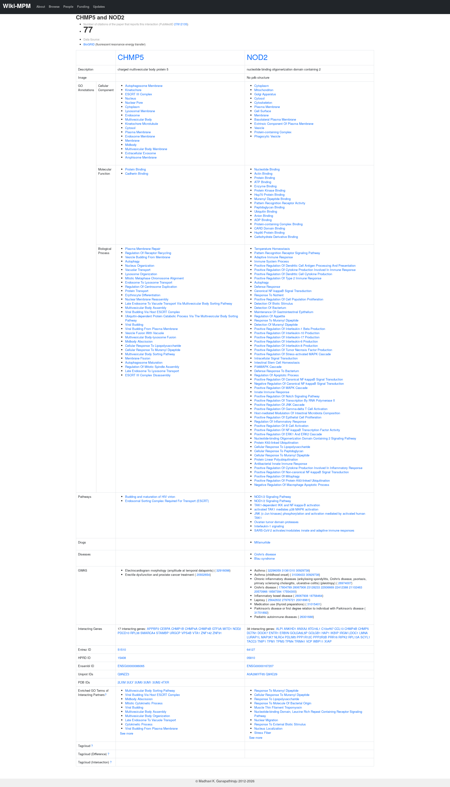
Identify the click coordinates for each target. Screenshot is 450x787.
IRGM (344, 633)
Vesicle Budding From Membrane (147, 257)
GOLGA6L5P (299, 633)
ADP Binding (263, 220)
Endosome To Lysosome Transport (148, 282)
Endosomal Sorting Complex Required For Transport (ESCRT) (167, 501)
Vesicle (259, 128)
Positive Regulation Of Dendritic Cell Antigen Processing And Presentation (305, 265)
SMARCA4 (147, 633)
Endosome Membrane (140, 136)
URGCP (175, 633)
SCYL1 (365, 637)
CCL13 (339, 628)
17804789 (285, 587)
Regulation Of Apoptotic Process (276, 375)
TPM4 (289, 641)
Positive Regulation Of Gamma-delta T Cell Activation (290, 408)
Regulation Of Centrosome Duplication (151, 286)
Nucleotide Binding (267, 169)
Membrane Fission (137, 358)
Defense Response (267, 286)
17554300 (289, 591)
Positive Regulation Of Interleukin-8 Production (286, 345)
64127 (251, 649)
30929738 (302, 570)
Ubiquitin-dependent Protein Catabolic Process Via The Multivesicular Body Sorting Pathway (181, 318)
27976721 (288, 600)
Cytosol (130, 128)
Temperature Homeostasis (272, 248)
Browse (54, 6)
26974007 (344, 583)
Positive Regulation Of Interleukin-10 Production (286, 333)
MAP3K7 (267, 637)
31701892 (260, 612)
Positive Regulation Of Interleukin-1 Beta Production (289, 328)
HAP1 (326, 633)
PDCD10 (123, 633)
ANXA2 (302, 628)
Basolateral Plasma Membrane (275, 119)
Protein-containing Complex (273, 132)
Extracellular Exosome (140, 153)
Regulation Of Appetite (269, 316)
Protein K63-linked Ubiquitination (276, 442)
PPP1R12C (304, 637)
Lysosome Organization (141, 274)
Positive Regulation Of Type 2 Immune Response (287, 278)
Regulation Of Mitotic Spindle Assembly (152, 366)
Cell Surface (262, 111)
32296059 (274, 570)
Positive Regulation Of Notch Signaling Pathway (287, 396)
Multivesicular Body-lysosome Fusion (150, 337)
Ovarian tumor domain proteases (276, 522)
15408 (122, 657)
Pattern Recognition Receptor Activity (279, 203)
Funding (83, 6)
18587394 (274, 591)
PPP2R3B (320, 637)
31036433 (298, 574)
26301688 (306, 616)
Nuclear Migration (266, 720)
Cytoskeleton (263, 102)
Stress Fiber (262, 732)
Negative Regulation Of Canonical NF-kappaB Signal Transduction (299, 383)
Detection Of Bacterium (270, 307)
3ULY (130, 682)
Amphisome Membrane (141, 157)
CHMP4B (205, 628)
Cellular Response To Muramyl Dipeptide (152, 349)
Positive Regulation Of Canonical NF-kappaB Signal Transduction (298, 379)
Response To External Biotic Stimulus (280, 724)
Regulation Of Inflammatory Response (280, 421)
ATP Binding (262, 182)
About (40, 6)
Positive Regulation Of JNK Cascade (279, 404)
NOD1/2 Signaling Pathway (272, 496)
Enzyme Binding (265, 186)
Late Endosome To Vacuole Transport (150, 720)
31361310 (288, 570)
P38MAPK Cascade (267, 366)
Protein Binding (135, 169)
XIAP (328, 641)
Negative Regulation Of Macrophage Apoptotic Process (291, 484)
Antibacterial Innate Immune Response (280, 463)
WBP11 (318, 641)
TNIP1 (261, 641)
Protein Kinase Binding (269, 190)
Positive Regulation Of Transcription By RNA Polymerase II (294, 400)
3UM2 (156, 682)
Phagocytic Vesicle (267, 136)
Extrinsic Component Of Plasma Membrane (283, 123)
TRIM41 (299, 641)
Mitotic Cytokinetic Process (144, 703)
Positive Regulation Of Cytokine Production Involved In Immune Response (305, 269)
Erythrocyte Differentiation (142, 295)
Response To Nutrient (269, 295)
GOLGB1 (314, 633)
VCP (309, 641)
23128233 (313, 587)
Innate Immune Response (271, 392)
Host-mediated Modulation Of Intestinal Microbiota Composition (297, 413)
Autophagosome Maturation (143, 362)
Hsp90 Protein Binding (269, 232)
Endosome (132, 115)
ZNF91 (217, 633)
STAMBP (162, 633)
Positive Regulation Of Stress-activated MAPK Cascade (292, 354)
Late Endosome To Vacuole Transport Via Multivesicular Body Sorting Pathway (178, 303)
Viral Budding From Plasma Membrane (151, 328)
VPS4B (186, 633)
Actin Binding (263, 173)
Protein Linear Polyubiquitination (276, 459)
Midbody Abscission (139, 341)
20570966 (260, 591)
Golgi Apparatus (265, 94)
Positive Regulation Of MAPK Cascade (281, 387)
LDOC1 (353, 633)
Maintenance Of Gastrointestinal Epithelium (283, 312)
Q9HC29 (271, 674)
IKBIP (334, 633)
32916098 (222, 570)
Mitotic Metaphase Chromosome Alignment (154, 278)
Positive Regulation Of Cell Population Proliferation (288, 299)
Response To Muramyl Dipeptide (276, 320)
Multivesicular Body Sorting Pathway (150, 354)
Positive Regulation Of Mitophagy (277, 476)
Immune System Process (271, 261)
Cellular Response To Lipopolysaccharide (153, 345)
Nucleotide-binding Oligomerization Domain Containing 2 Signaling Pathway (305, 438)
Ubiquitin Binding (265, 211)
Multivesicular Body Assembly (145, 307)
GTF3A (217, 628)
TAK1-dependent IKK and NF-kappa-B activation (287, 505)
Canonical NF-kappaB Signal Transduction (282, 290)
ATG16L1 (314, 628)
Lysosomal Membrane (140, 111)
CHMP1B (177, 628)
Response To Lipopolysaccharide (276, 699)
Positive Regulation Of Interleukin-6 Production (286, 341)
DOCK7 (263, 633)
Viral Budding (134, 324)
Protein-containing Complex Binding (278, 224)
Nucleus (130, 98)
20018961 (302, 600)
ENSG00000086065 (131, 666)
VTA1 (196, 633)
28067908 (299, 587)
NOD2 (257, 56)
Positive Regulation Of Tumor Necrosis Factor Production (293, 349)
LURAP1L (253, 637)
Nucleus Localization (268, 728)
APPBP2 (153, 628)
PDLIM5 (290, 637)
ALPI (279, 628)
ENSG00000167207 (260, 666)
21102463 (355, 587)
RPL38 (134, 633)
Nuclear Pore (134, 102)
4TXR (165, 682)
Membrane (132, 140)
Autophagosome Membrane (143, 85)
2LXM (122, 682)
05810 (251, 657)
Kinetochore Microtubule (141, 123)
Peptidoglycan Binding (269, 207)
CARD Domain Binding (269, 228)
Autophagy (132, 261)
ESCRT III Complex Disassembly (148, 375)
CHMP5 (131, 56)
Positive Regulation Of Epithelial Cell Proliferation (287, 417)
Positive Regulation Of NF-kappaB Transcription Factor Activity (297, 430)
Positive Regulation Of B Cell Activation (281, 425)
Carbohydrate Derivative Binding (276, 236)
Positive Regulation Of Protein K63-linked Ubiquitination (292, 480)
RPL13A (354, 637)
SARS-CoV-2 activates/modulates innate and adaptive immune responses (304, 530)
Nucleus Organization (139, 265)
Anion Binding (263, 215)
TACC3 (251, 641)
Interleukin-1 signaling (269, 526)
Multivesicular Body (138, 119)
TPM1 (271, 641)
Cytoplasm (132, 106)
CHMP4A (191, 628)
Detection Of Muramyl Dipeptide (276, 324)
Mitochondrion (263, 90)
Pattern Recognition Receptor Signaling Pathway (287, 253)
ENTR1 (274, 633)
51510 (122, 649)
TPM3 (280, 641)
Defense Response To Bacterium (276, 371)
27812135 (180, 24)
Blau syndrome (264, 558)
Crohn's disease (265, 554)
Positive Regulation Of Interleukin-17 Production (286, 337)
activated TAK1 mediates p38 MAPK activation (286, 509)
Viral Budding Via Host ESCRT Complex (152, 312)
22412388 (341, 587)
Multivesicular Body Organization (147, 715)
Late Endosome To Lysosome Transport (152, 371)
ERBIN (284, 633)
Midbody (131, 144)
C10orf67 (327, 628)
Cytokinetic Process (139, 724)
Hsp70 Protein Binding (269, 194)
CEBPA (165, 628)
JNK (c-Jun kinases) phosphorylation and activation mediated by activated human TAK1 (309, 515)
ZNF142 (206, 633)
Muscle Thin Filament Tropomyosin (278, 707)
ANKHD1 (290, 628)
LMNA (363, 633)
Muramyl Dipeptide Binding (272, 198)
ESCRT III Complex (138, 94)
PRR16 (333, 637)
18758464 (315, 595)
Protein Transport (136, 290)
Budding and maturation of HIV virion (150, 496)
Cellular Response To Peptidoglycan (278, 451)
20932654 (203, 574)
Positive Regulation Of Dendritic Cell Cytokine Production (293, 274)
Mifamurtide (262, 542)
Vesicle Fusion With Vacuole (144, 333)
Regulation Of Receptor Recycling (148, 253)
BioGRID (89, 44)
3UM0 (138, 682)
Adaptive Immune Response (273, 257)
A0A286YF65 (256, 674)
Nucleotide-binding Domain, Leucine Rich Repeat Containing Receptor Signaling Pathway (308, 713)
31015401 (313, 604)
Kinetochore (133, 90)
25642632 (274, 600)
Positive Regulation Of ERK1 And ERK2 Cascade (288, 434)
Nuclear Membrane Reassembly (147, 299)
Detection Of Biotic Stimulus (273, 303)
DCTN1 (252, 633)
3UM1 (147, 682)
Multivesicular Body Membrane (146, 149)
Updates (99, 6)
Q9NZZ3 (123, 674)
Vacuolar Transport (137, 269)
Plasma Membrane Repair (142, 248)
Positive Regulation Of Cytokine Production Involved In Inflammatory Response (308, 468)
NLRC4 (279, 637)
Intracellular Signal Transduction (276, 358)
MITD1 (227, 628)
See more (126, 733)
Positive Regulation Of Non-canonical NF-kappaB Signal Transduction (301, 472)
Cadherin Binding (136, 173)
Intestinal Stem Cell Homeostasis (277, 362)
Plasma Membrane (138, 132)
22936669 (327, 587)
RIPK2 (342, 637)
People (68, 6)
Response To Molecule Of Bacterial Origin (282, 703)
